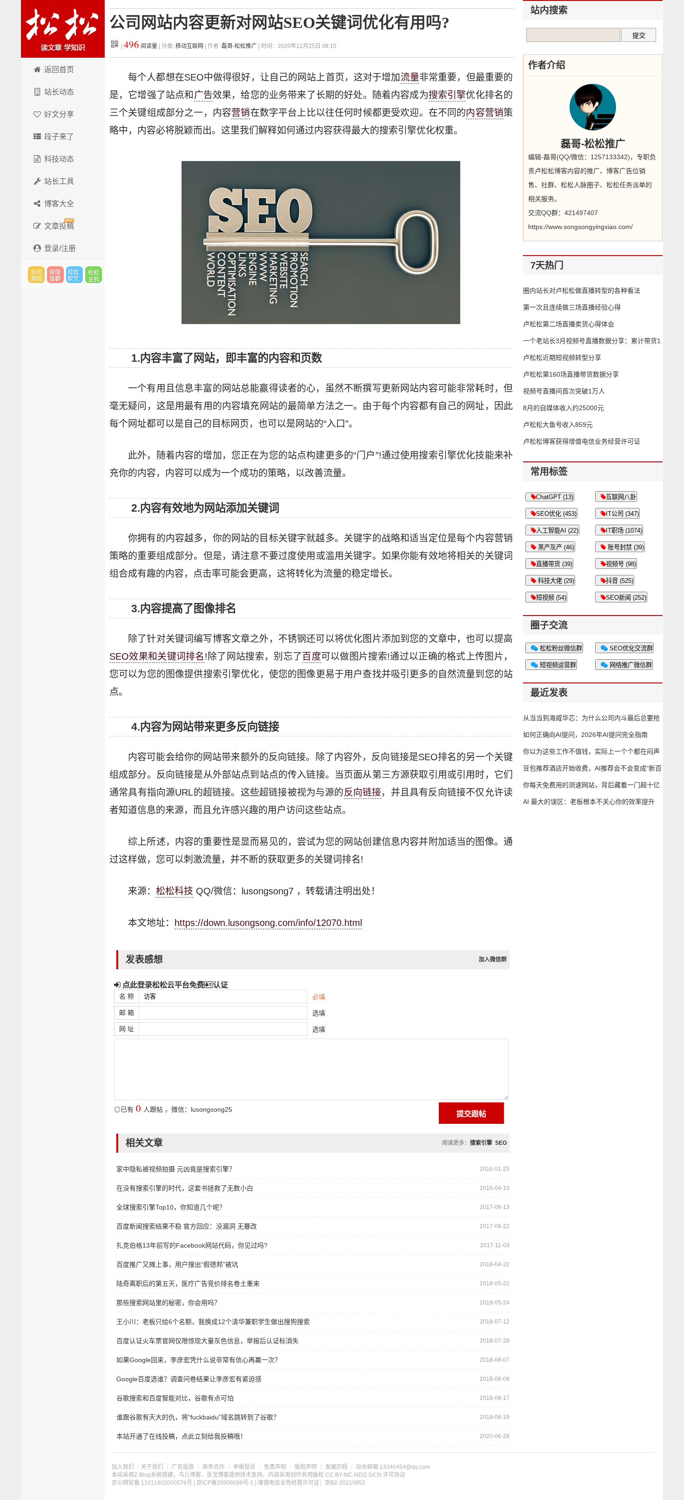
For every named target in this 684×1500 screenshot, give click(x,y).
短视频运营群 (557, 665)
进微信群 (55, 274)
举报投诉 (244, 1467)
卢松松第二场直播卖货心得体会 (568, 324)
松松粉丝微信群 (560, 648)
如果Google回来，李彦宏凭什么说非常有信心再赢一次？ (198, 1360)
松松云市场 (36, 274)
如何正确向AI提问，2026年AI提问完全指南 (585, 734)
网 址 (126, 1029)
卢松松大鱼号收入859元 (558, 424)
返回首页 (59, 70)
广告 (203, 95)
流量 (410, 77)
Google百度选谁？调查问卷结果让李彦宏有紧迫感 (189, 1379)
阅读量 (140, 46)
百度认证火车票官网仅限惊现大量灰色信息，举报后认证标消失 (207, 1341)
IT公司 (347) (622, 513)
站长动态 (59, 92)
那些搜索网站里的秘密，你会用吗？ (168, 1302)
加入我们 (123, 1467)
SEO (501, 1143)
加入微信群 (493, 959)
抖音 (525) (619, 580)
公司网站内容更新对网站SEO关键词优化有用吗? (279, 22)
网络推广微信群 (630, 665)
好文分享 (59, 114)
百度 (311, 656)
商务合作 (213, 1467)
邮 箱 (126, 1012)
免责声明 (275, 1467)
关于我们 (152, 1467)
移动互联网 (190, 46)
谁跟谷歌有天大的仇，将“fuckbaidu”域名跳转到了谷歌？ (198, 1417)
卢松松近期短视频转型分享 (562, 357)
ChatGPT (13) (554, 496)
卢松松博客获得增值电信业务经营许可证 (581, 441)
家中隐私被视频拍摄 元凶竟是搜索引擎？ (175, 1169)
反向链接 (363, 792)
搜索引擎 (447, 95)
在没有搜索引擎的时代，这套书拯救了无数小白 (184, 1188)
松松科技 (63, 29)
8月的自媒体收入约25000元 (563, 408)
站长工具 (59, 181)
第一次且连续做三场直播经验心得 (572, 307)
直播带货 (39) (554, 564)
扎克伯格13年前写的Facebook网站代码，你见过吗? (192, 1245)
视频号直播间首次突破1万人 (564, 391)
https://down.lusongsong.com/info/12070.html (268, 923)
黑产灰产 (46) (555, 547)
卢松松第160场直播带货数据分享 (571, 374)
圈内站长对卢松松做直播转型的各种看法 (581, 290)
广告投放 (183, 1467)
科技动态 (59, 159)
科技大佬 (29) (555, 580)
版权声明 (306, 1467)
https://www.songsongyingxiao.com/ (580, 226)
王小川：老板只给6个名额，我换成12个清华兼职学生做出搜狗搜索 (213, 1321)
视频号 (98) (621, 564)
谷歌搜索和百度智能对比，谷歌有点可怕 (175, 1398)
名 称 (126, 996)
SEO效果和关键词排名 (157, 656)
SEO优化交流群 (630, 648)
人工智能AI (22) (557, 530)
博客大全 (59, 204)
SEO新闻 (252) (626, 597)
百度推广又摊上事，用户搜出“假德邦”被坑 (177, 1264)
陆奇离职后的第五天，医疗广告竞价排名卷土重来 (188, 1283)
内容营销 (484, 113)
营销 (240, 113)
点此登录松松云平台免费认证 (174, 984)
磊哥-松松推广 (239, 46)
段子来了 (59, 137)
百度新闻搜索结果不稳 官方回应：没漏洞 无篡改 (186, 1226)
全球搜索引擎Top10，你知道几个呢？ (171, 1207)
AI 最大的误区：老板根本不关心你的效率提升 (589, 801)
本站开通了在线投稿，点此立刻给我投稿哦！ (181, 1436)
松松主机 (93, 274)
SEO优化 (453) (556, 513)
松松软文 (74, 274)
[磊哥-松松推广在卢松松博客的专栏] (592, 107)
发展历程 (336, 1467)
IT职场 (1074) (624, 530)
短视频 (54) (551, 597)
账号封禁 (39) (625, 547)
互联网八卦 (621, 496)
